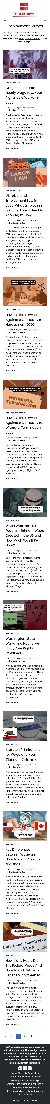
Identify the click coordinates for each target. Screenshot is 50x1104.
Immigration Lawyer (17, 1091)
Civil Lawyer (15, 1080)
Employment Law (13, 83)
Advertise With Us (18, 1076)
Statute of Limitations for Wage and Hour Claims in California (23, 754)
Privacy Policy (25, 1094)
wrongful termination (29, 38)
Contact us (33, 1073)
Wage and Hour (12, 521)
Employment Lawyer (33, 1083)
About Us (22, 1073)
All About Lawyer (14, 108)
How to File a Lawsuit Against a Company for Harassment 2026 (24, 320)
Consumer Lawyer (31, 1080)
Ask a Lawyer (34, 1076)
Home (14, 1073)
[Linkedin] (30, 1068)
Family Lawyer (32, 1087)
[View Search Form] (45, 20)
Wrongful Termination (16, 413)
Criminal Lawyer (14, 1083)
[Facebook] (20, 1068)
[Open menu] (5, 20)
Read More (12, 149)
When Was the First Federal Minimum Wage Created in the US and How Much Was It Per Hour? (25, 536)
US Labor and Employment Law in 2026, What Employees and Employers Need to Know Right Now (24, 205)
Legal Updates (35, 1091)
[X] (25, 1068)
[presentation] (25, 64)
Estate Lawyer (17, 1087)
